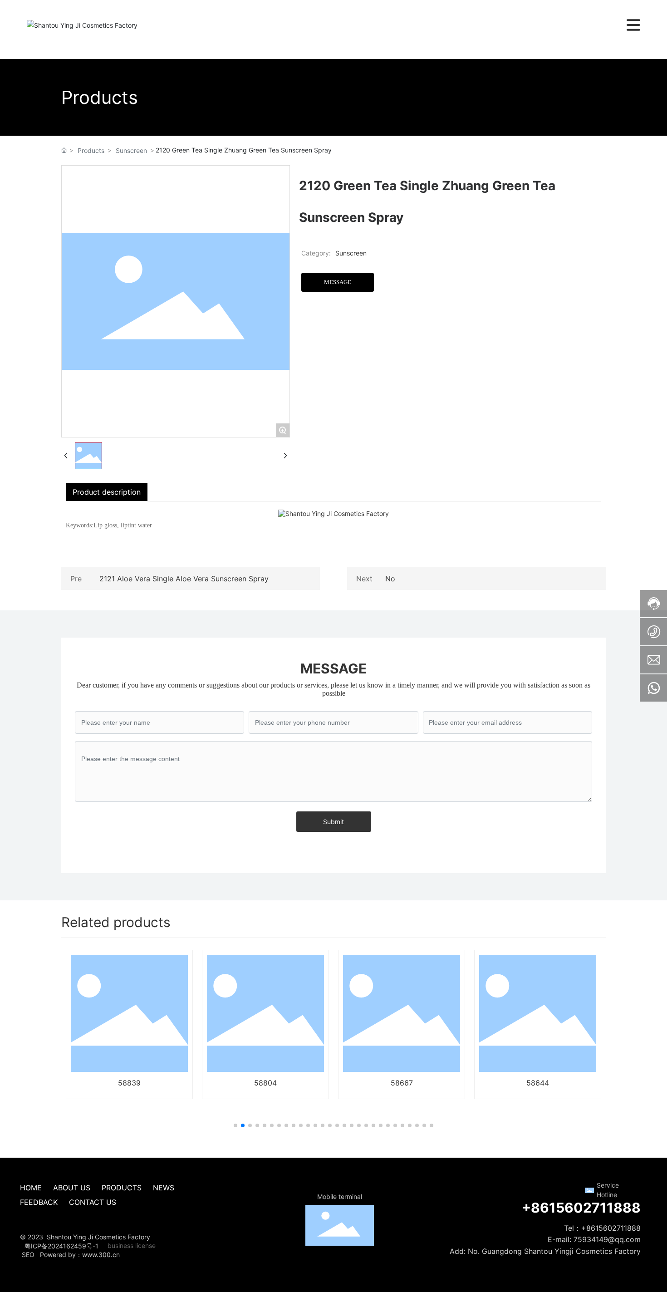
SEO (27, 1254)
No (390, 578)
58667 (402, 1082)
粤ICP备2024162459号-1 (61, 1246)
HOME (32, 1187)
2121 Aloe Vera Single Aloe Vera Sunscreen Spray (184, 578)
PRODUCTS (122, 1187)
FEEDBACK (39, 1202)
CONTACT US (92, 1202)
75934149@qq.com (606, 1239)
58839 (129, 1082)
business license (132, 1245)
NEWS (163, 1187)
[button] (235, 1125)
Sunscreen (131, 150)
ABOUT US (71, 1187)
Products (91, 150)
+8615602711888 (581, 1207)
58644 (537, 1082)
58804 (265, 1082)
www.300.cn (101, 1254)
